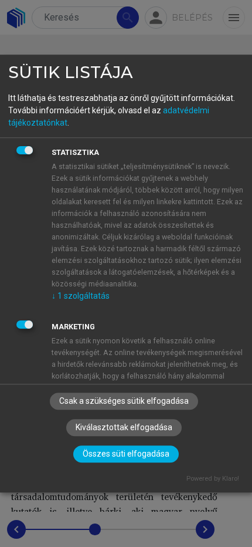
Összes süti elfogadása (126, 453)
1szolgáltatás (81, 295)
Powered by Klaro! (212, 478)
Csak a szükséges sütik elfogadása (124, 401)
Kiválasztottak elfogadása (124, 427)
